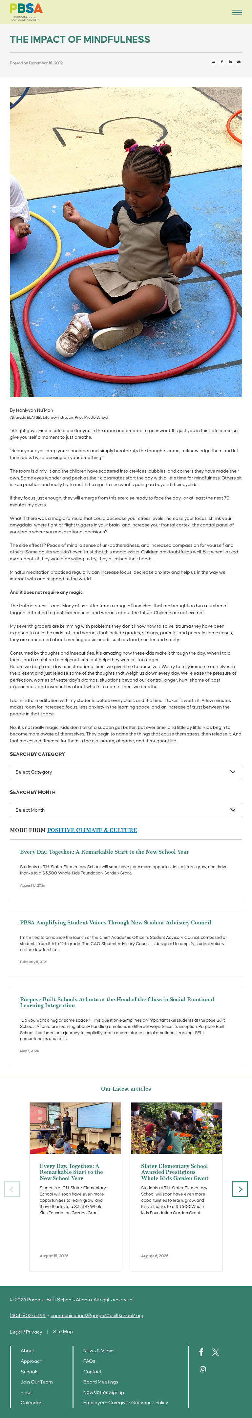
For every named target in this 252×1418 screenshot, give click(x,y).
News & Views (99, 1350)
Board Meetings (100, 1382)
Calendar (31, 1402)
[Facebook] (222, 62)
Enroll (26, 1392)
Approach (31, 1361)
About (27, 1350)
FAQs (89, 1361)
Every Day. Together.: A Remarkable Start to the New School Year (104, 852)
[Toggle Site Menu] (235, 12)
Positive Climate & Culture (92, 830)
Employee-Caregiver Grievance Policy (125, 1402)
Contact (92, 1371)
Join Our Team (37, 1382)
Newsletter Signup (103, 1392)
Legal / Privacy (26, 1332)
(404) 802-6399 (28, 1315)
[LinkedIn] (230, 62)
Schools (29, 1371)
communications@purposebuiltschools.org (97, 1315)
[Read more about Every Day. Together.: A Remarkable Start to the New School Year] (75, 1128)
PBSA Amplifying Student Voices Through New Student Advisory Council (115, 923)
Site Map (63, 1331)
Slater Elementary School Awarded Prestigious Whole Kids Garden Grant (175, 1172)
